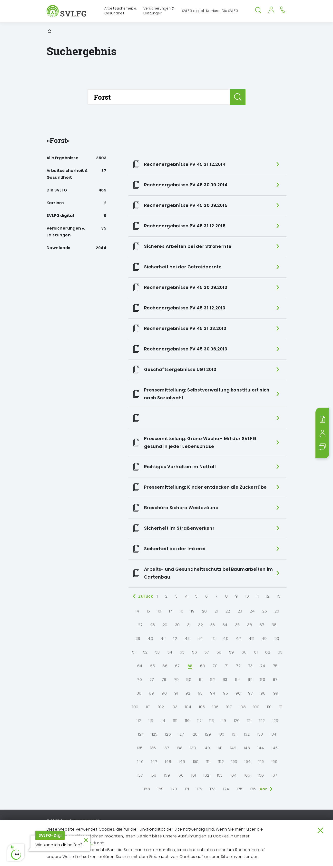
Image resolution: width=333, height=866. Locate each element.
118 (211, 720)
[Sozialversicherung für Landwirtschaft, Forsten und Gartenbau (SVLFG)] (67, 11)
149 (182, 761)
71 (226, 666)
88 (139, 693)
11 (257, 596)
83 (225, 679)
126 (168, 734)
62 (267, 652)
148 (168, 761)
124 (141, 734)
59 (231, 652)
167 (274, 775)
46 (225, 638)
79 (176, 679)
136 (153, 748)
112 (139, 720)
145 (275, 748)
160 (180, 775)
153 (234, 761)
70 (215, 666)
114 (163, 720)
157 (140, 775)
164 (233, 775)
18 (181, 611)
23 (240, 611)
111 (281, 707)
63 (280, 652)
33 (212, 625)
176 (253, 789)
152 (221, 761)
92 (188, 693)
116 (187, 720)
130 (222, 734)
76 (139, 679)
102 (161, 707)
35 (237, 625)
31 (189, 625)
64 (140, 666)
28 (152, 625)
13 (279, 596)
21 (216, 611)
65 (152, 666)
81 (201, 679)
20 (204, 611)
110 (269, 707)
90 (164, 693)
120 (237, 720)
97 (250, 693)
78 (164, 679)
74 (262, 666)
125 (154, 734)
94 (212, 693)
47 (238, 638)
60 (244, 652)
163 (220, 775)
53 (157, 652)
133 (260, 734)
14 (137, 611)
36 (249, 625)
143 (247, 748)
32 (200, 625)
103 (174, 707)
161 (193, 775)
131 (234, 734)
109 (256, 707)
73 (250, 666)
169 (160, 789)
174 (226, 789)
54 (170, 652)
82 (212, 679)
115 (175, 720)
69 (202, 666)
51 (134, 652)
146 (140, 761)
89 (151, 693)
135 (139, 748)
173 (212, 789)
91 (176, 693)
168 (147, 789)
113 (150, 720)
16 (159, 611)
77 (151, 679)
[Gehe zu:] (207, 418)
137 (166, 748)
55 (182, 652)
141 (220, 748)
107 (229, 707)
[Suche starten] (237, 97)
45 (212, 638)
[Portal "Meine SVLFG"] (271, 9)
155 (261, 761)
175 (239, 789)
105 (202, 707)
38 (274, 625)
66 (164, 666)
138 (180, 748)
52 (145, 652)
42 (174, 638)
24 (252, 611)
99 (275, 693)
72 (238, 666)
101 (148, 707)
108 (243, 707)
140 (207, 748)
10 (247, 596)
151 (208, 761)
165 (247, 775)
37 (262, 625)
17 (170, 611)
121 (249, 720)
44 (200, 638)
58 (219, 652)
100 (135, 707)
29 (165, 625)
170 (174, 789)
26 (276, 611)
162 (206, 775)
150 (196, 761)
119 (224, 720)
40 (150, 638)
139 (193, 748)
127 (181, 734)
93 (200, 693)
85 (250, 679)
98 (263, 693)
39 (138, 638)
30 (177, 625)
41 (163, 638)
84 (237, 679)
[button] (15, 852)
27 (140, 625)
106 (215, 707)
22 (227, 611)
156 (274, 761)
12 (268, 596)
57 (207, 652)
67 (177, 666)
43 (187, 638)
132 (247, 734)
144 (260, 748)
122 (262, 720)
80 (188, 679)
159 (167, 775)
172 (199, 789)
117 (199, 720)
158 (154, 775)
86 (262, 679)
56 (194, 652)
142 (233, 748)
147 (154, 761)
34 (225, 625)
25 (264, 611)
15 (148, 611)
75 (275, 666)
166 (261, 775)
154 (248, 761)
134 (273, 734)
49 (264, 638)
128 (194, 734)
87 (275, 679)
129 (208, 734)
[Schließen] (320, 830)
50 (276, 638)
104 (188, 707)
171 (187, 789)
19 (193, 611)
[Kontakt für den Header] (282, 9)
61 (256, 652)
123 (275, 720)
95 (225, 693)
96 (238, 693)
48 (251, 638)
